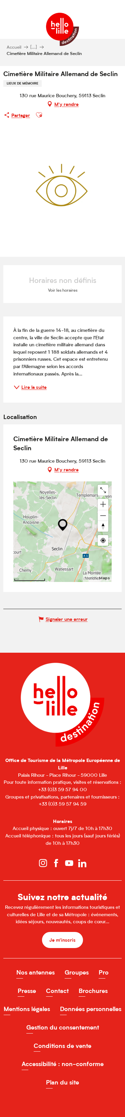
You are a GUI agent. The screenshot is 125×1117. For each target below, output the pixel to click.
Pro (104, 972)
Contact (57, 991)
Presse (27, 991)
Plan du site (62, 1082)
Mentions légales (27, 1009)
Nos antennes (35, 972)
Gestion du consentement (62, 1027)
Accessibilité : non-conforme (63, 1064)
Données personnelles (90, 1009)
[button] (39, 115)
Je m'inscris (62, 940)
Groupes (77, 972)
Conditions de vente (62, 1046)
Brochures (93, 991)
